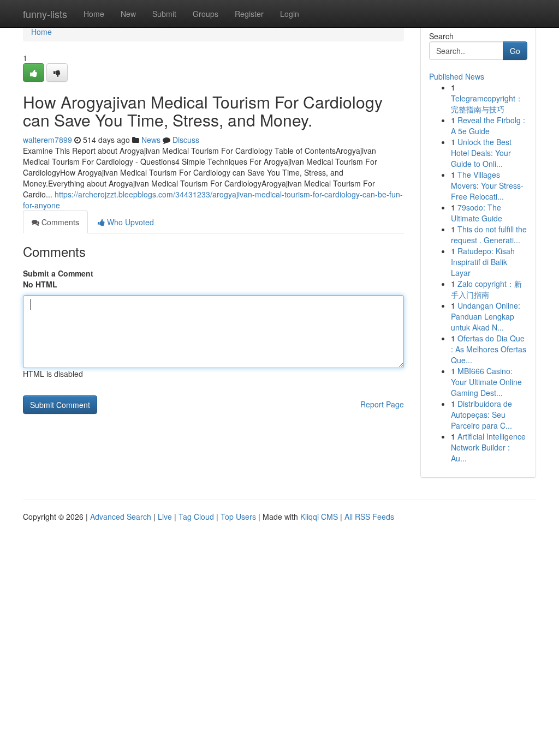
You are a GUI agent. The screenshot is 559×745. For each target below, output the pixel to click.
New (128, 13)
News (150, 139)
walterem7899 (47, 139)
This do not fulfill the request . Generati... (489, 234)
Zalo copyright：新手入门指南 (486, 289)
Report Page (382, 404)
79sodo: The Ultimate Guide (476, 213)
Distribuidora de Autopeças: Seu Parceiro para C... (481, 414)
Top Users (238, 516)
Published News (456, 76)
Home (94, 13)
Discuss (186, 139)
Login (289, 13)
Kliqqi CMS (319, 516)
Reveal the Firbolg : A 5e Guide (488, 125)
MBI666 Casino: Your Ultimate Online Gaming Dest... (486, 381)
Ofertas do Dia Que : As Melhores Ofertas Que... (488, 349)
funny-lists (45, 14)
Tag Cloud (196, 516)
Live (165, 516)
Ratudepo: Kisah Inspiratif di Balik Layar (483, 261)
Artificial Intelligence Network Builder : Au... (488, 447)
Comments (59, 222)
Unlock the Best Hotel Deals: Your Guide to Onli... (481, 152)
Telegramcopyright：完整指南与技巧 (487, 104)
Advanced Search (120, 516)
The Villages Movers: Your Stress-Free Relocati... (487, 185)
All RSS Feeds (369, 516)
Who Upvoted (129, 222)
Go (515, 50)
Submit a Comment (58, 273)
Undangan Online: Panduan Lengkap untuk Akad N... (485, 316)
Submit (164, 13)
